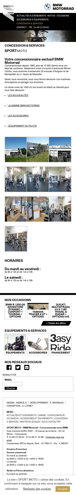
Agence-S (21, 403)
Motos (51, 16)
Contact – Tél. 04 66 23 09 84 (33, 27)
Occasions (13, 418)
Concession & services (30, 24)
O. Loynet (27, 406)
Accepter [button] (63, 489)
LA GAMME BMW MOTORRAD (24, 105)
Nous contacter (51, 422)
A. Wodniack (57, 403)
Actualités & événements (31, 16)
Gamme (42, 415)
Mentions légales (30, 422)
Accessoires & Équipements (33, 20)
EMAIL (8, 380)
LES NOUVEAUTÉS (18, 95)
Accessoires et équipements (36, 418)
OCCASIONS (63, 16)
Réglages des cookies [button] (37, 488)
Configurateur (55, 415)
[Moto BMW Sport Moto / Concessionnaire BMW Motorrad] (8, 14)
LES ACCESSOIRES (18, 115)
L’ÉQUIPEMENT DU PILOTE (22, 126)
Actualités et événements (21, 415)
